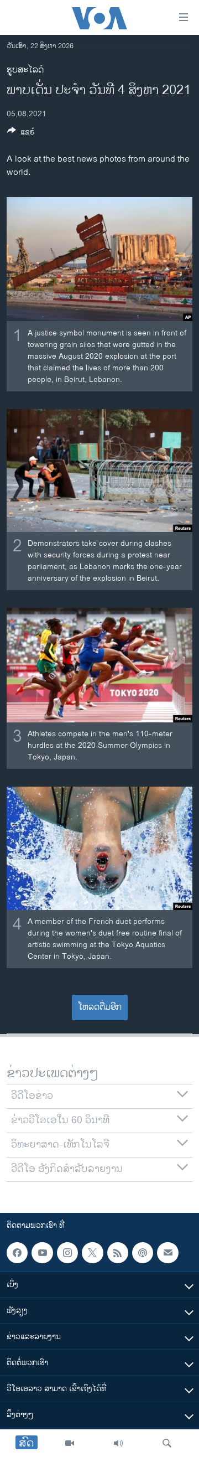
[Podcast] (142, 1252)
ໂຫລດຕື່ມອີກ (100, 1007)
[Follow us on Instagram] (67, 1252)
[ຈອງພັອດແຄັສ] (167, 1252)
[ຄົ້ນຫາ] (167, 1443)
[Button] (21, 133)
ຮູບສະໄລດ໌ (25, 70)
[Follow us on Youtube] (42, 1252)
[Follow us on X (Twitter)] (92, 1252)
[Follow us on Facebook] (17, 1252)
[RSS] (117, 1252)
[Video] (69, 1443)
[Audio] (118, 1443)
